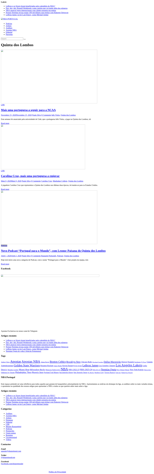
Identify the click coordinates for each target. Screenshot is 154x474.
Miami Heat (24, 369)
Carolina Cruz (46, 181)
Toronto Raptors (109, 372)
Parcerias (9, 34)
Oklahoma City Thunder (8, 372)
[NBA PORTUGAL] (9, 19)
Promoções (10, 431)
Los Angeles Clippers (107, 366)
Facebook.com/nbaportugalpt (12, 464)
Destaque (9, 420)
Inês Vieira (55, 115)
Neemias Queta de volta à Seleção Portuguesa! (23, 351)
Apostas (15, 361)
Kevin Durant (67, 366)
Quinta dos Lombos (68, 115)
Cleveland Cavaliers (97, 362)
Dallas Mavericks (112, 361)
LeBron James (90, 365)
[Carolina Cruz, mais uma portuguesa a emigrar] (43, 169)
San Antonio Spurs (80, 372)
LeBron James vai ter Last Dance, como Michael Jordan (27, 15)
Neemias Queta (108, 369)
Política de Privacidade (57, 472)
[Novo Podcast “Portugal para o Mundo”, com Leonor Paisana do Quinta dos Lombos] (49, 243)
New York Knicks (137, 370)
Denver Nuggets (127, 362)
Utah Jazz (118, 372)
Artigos (8, 26)
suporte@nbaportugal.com (11, 451)
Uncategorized (11, 437)
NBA (64, 369)
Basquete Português (48, 256)
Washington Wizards (127, 372)
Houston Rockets (46, 366)
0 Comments (46, 115)
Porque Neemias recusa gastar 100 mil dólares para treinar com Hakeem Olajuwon (37, 13)
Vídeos (8, 440)
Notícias (9, 24)
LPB (3, 105)
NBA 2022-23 (73, 370)
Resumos (9, 435)
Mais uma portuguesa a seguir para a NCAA (28, 110)
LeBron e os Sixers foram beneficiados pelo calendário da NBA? (30, 6)
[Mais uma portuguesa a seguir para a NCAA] (49, 103)
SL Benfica (91, 372)
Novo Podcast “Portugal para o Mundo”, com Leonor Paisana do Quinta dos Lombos (53, 250)
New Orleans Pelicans (123, 370)
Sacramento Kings (66, 372)
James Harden (58, 366)
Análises (9, 28)
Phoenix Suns (37, 372)
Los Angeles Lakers (129, 365)
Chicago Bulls (86, 362)
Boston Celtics (58, 361)
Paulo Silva (36, 115)
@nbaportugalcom (8, 457)
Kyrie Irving (77, 366)
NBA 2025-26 (96, 370)
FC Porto (143, 362)
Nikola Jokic (147, 370)
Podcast (60, 256)
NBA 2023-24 (86, 369)
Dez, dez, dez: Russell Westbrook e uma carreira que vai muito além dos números (36, 8)
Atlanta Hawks (45, 362)
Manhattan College (60, 181)
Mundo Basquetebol (13, 427)
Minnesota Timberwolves (53, 370)
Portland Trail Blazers (51, 372)
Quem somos (11, 433)
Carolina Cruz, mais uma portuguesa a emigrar (30, 175)
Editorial (9, 32)
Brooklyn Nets (73, 361)
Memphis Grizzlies (13, 370)
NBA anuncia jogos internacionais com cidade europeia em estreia (31, 10)
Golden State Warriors (27, 365)
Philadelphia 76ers (23, 372)
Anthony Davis (5, 362)
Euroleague (137, 362)
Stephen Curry (99, 372)
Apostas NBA (11, 30)
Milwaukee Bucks (37, 369)
